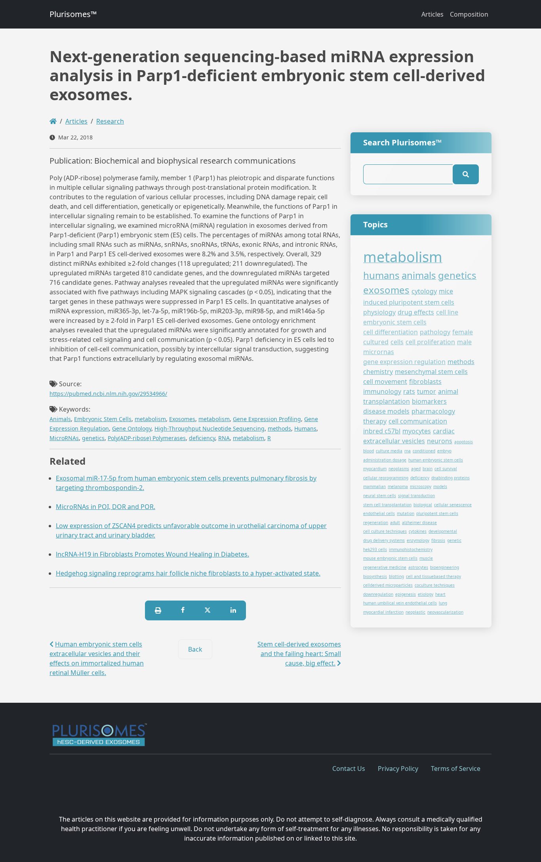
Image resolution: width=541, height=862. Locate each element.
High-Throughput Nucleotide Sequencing (209, 428)
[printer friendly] (158, 610)
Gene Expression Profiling (267, 419)
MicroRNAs (64, 438)
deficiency (202, 438)
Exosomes (182, 419)
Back (195, 649)
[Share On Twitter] (207, 610)
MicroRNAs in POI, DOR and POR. (105, 506)
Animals (60, 419)
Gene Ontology (131, 428)
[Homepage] (53, 121)
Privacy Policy (398, 768)
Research (110, 121)
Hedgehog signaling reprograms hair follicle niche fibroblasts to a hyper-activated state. (188, 573)
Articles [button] (432, 14)
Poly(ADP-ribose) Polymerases (147, 438)
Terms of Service (455, 768)
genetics (93, 438)
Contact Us (348, 768)
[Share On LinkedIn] (233, 610)
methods (279, 428)
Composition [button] (469, 14)
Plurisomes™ (73, 14)
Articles (76, 121)
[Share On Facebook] (182, 610)
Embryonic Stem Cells (102, 419)
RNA (224, 438)
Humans (305, 428)
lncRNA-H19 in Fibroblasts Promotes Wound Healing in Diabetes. (152, 554)
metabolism (150, 419)
